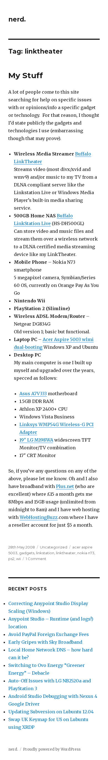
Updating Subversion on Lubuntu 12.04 (51, 711)
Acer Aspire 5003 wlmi (68, 339)
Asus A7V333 (33, 393)
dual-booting (28, 347)
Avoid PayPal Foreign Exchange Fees (48, 634)
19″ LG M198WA (36, 440)
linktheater (66, 553)
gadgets (26, 553)
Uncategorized (53, 547)
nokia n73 (85, 553)
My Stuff (25, 75)
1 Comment (36, 558)
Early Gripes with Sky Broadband (45, 642)
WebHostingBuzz (39, 517)
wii (18, 558)
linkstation (45, 553)
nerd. (17, 19)
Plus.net (65, 486)
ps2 (11, 558)
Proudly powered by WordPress (52, 749)
